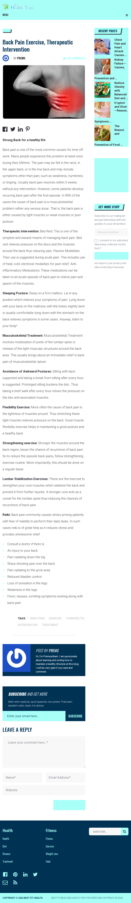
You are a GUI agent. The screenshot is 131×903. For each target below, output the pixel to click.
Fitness (49, 839)
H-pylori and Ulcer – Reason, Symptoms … (110, 112)
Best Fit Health (33, 898)
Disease (6, 854)
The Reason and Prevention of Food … (109, 135)
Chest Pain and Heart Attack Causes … (120, 47)
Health (6, 839)
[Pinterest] (15, 874)
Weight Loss (52, 854)
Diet (5, 846)
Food (48, 861)
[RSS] (15, 882)
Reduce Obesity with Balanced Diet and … (121, 90)
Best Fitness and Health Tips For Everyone (76, 898)
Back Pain (37, 618)
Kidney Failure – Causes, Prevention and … (110, 69)
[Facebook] (5, 874)
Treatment (50, 625)
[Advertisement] (112, 174)
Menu (5, 15)
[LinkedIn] (25, 874)
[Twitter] (35, 874)
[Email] (5, 882)
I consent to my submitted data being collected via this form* (111, 244)
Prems (21, 58)
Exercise (55, 618)
